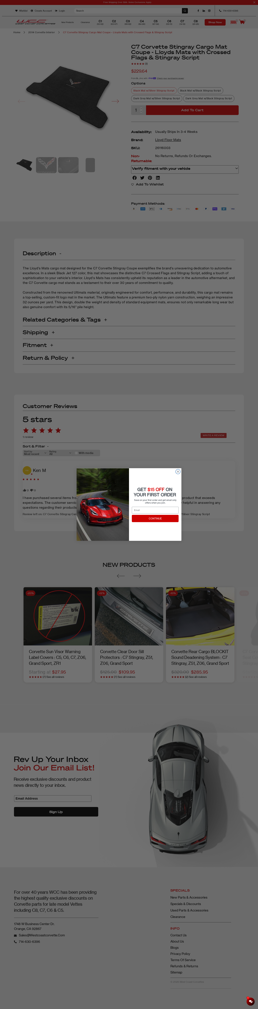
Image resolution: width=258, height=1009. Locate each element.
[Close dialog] (178, 471)
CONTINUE (155, 518)
